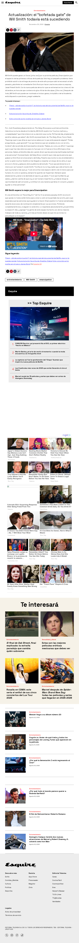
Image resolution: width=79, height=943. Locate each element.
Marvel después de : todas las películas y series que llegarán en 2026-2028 (57, 693)
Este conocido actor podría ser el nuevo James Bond (30, 119)
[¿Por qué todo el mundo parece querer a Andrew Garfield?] (15, 795)
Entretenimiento (39, 11)
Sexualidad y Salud (49, 639)
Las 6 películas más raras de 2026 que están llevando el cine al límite (41, 369)
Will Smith (30, 279)
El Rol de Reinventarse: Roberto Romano (47, 814)
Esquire (47, 24)
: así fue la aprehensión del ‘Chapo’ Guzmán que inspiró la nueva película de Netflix (39, 361)
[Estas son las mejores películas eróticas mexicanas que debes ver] (57, 624)
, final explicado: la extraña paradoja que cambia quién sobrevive (21, 646)
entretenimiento (14, 279)
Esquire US (37, 264)
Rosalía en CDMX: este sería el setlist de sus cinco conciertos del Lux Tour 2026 (22, 693)
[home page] (13, 2)
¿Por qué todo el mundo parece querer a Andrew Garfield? (47, 792)
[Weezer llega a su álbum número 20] (15, 719)
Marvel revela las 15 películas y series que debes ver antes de (40, 377)
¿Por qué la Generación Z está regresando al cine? (49, 761)
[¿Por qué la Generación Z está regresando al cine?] (15, 765)
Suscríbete (68, 3)
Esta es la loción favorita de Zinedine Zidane (26, 114)
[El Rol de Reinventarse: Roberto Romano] (15, 818)
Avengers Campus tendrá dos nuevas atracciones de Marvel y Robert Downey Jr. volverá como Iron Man (48, 839)
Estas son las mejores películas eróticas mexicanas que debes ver (56, 645)
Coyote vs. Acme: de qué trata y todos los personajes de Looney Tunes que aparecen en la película (50, 739)
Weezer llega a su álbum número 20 (45, 714)
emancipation (45, 279)
